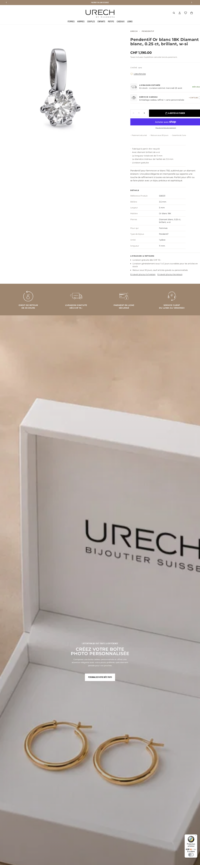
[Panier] (192, 13)
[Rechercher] (174, 13)
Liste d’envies (140, 74)
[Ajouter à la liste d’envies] (131, 74)
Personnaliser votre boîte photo (100, 677)
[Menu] (195, 836)
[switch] (191, 854)
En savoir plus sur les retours (169, 274)
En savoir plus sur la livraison (143, 274)
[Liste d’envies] (186, 13)
